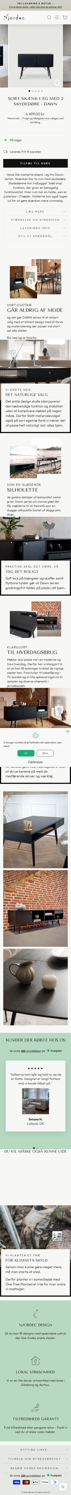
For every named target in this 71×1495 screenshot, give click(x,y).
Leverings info (35, 227)
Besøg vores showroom (35, 1468)
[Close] (67, 731)
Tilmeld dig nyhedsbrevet (34, 1458)
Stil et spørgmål (35, 236)
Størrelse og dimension (35, 219)
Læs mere (35, 211)
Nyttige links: (34, 1449)
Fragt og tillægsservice (35, 118)
